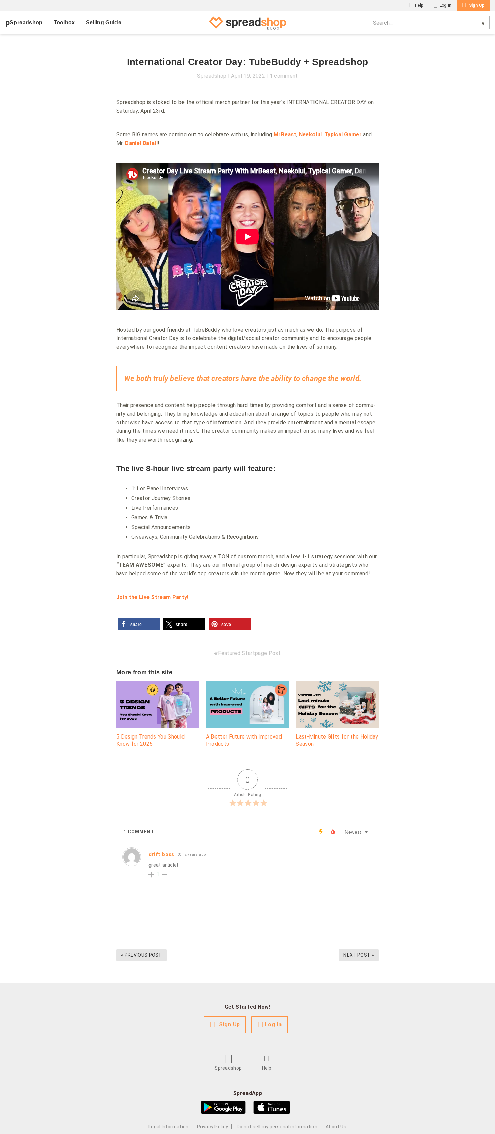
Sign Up (476, 5)
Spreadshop (26, 22)
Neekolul (310, 134)
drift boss (161, 854)
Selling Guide (103, 22)
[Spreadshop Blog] (247, 22)
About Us (336, 1126)
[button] (139, 624)
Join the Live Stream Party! (152, 597)
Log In (446, 5)
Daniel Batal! (141, 143)
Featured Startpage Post (249, 653)
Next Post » (358, 955)
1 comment (284, 76)
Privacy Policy (212, 1126)
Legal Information (168, 1126)
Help (419, 5)
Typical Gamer (343, 134)
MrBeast (285, 134)
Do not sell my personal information (277, 1126)
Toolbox (64, 22)
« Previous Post (141, 955)
